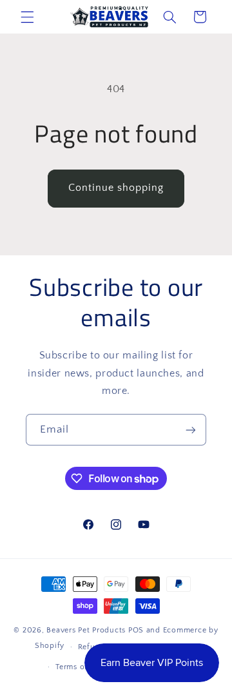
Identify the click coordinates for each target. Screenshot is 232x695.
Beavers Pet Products (86, 630)
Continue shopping (116, 187)
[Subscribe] (191, 429)
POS (136, 630)
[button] (27, 17)
